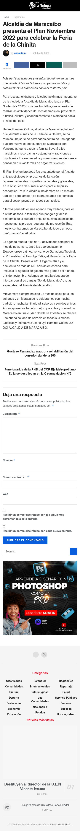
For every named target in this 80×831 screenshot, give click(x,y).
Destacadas (14, 703)
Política (40, 712)
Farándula (40, 681)
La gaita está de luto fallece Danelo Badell (45, 805)
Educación (14, 714)
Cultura (14, 692)
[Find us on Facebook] (36, 655)
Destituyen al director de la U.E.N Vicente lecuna (32, 786)
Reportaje (66, 686)
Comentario (11, 413)
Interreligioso (40, 692)
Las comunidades (40, 699)
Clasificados (14, 681)
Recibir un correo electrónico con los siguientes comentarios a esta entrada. (33, 517)
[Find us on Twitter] (44, 655)
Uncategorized (66, 714)
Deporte (14, 697)
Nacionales (40, 707)
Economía (14, 708)
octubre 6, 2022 (41, 53)
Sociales (66, 703)
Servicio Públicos (66, 697)
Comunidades (14, 686)
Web (5, 494)
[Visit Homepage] (39, 5)
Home (6, 16)
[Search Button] (75, 5)
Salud (66, 692)
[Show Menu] (4, 5)
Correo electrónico (16, 477)
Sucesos (66, 708)
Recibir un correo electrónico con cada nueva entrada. (37, 531)
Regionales (19, 16)
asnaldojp (20, 53)
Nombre (9, 460)
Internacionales (40, 686)
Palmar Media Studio (60, 824)
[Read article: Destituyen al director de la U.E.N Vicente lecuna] (40, 752)
